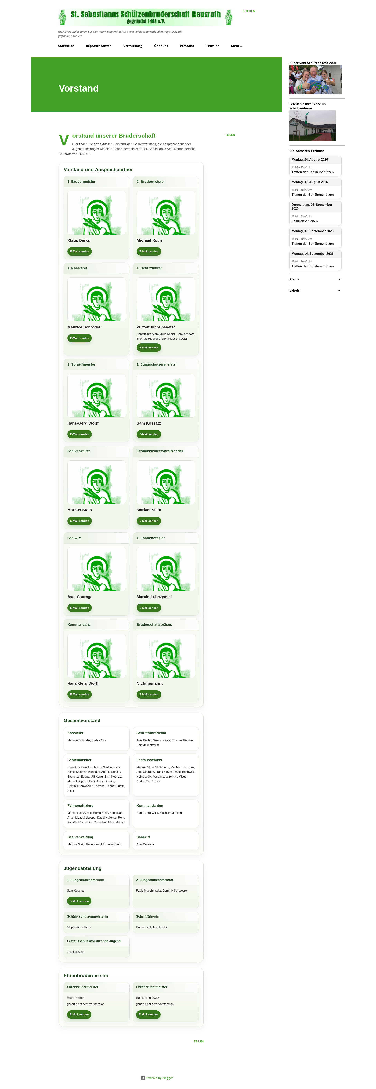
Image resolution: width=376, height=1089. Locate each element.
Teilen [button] (230, 134)
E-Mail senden (79, 251)
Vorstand (187, 46)
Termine (212, 46)
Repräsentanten (99, 46)
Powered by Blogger (159, 1078)
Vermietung (132, 46)
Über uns (161, 46)
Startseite (66, 46)
